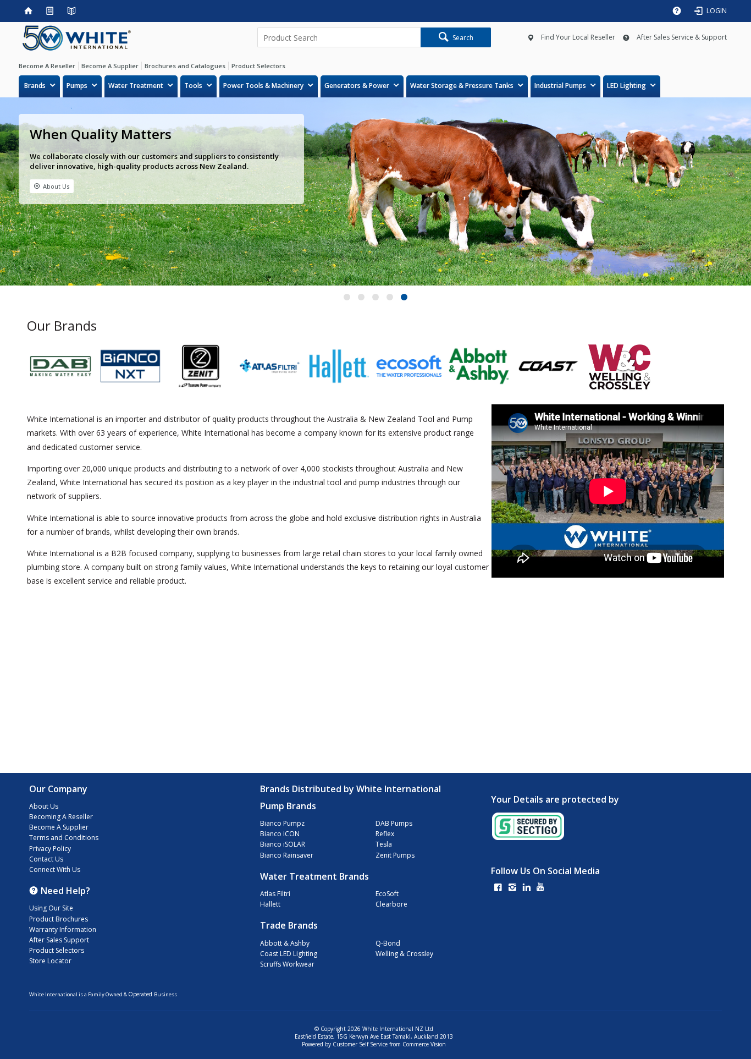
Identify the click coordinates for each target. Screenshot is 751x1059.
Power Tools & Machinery (263, 85)
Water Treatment (135, 85)
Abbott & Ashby (285, 943)
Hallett (270, 904)
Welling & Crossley (404, 953)
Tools (193, 85)
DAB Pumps (393, 823)
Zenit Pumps (395, 855)
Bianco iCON (280, 833)
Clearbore (391, 904)
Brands (35, 85)
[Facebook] (498, 888)
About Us (56, 186)
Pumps (77, 85)
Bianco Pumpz (282, 823)
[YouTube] (540, 888)
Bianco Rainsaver (286, 855)
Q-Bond (387, 943)
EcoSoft (387, 893)
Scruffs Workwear (287, 964)
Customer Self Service (360, 1044)
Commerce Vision (424, 1044)
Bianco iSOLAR (282, 844)
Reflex (384, 833)
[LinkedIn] (527, 888)
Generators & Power (356, 85)
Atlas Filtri (275, 893)
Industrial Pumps (560, 85)
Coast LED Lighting (288, 953)
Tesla (383, 844)
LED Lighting (626, 85)
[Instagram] (512, 888)
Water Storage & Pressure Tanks (461, 85)
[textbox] (339, 37)
